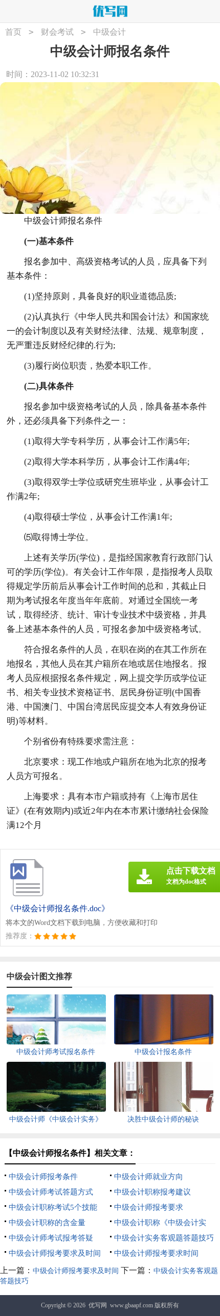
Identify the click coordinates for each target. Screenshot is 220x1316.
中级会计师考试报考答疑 (51, 1238)
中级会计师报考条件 (43, 1177)
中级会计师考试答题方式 (51, 1192)
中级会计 (109, 32)
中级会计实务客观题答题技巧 (164, 1238)
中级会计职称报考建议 (152, 1192)
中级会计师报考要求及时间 (55, 1253)
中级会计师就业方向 (148, 1177)
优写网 (98, 1305)
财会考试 (57, 32)
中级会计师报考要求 (148, 1207)
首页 (13, 32)
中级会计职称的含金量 (47, 1222)
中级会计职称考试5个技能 (53, 1207)
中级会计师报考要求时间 (156, 1253)
